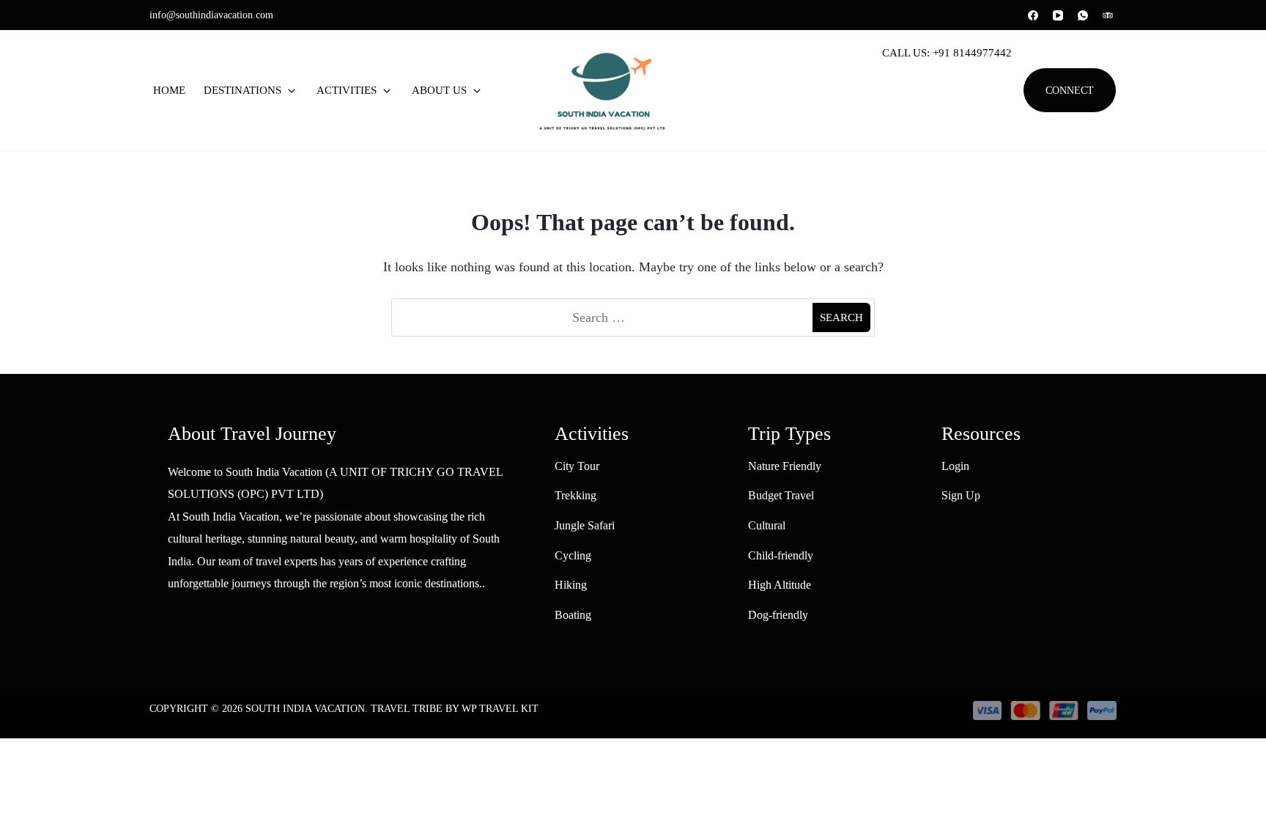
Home (169, 90)
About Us (439, 90)
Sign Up (960, 495)
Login (955, 466)
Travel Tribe (407, 708)
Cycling (573, 555)
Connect (1069, 90)
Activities (346, 90)
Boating (573, 615)
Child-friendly (780, 555)
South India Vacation (305, 708)
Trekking (575, 495)
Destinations (242, 90)
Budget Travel (781, 495)
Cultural (766, 525)
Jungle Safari (585, 525)
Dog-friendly (778, 615)
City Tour (577, 466)
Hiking (571, 585)
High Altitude (779, 585)
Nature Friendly (784, 466)
